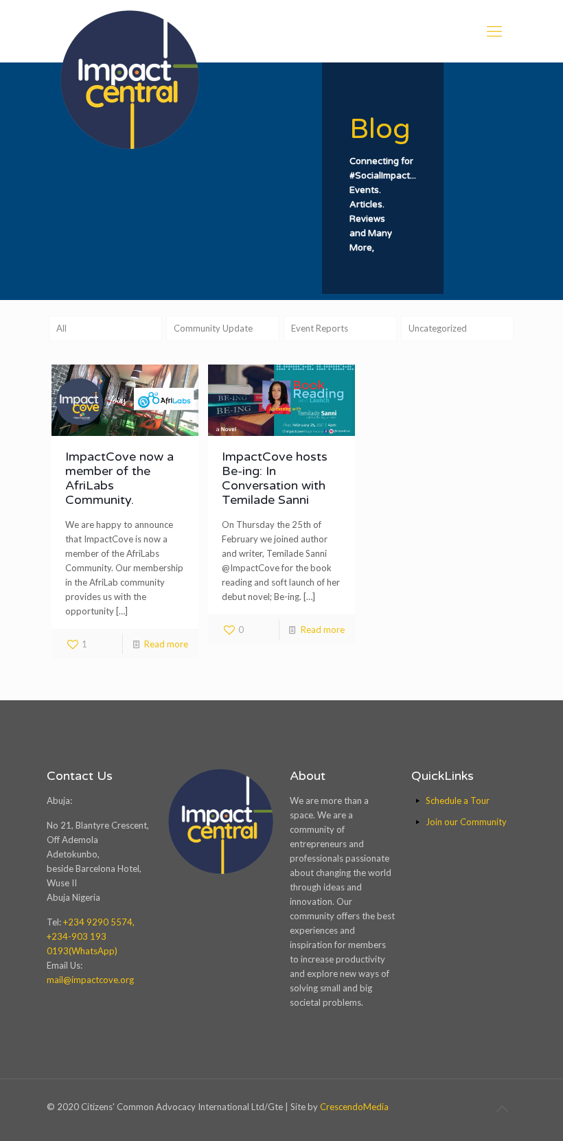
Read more (166, 643)
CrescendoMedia (354, 1106)
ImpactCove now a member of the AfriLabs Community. (119, 478)
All (61, 328)
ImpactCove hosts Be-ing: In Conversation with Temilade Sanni (275, 478)
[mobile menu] (494, 31)
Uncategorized (438, 328)
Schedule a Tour (458, 800)
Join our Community (466, 821)
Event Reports (319, 328)
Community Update (213, 328)
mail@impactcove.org (90, 979)
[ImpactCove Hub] (129, 79)
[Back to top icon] (501, 1108)
